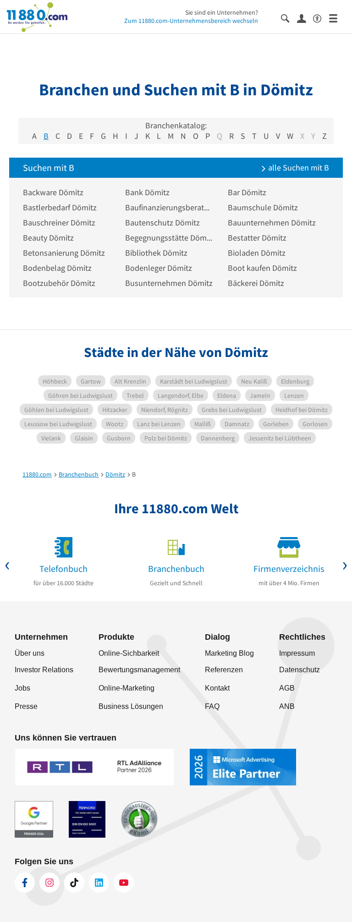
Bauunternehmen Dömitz (272, 222)
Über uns (29, 653)
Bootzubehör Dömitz (59, 283)
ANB (287, 706)
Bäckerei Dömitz (256, 283)
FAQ (212, 706)
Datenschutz (299, 670)
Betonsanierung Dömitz (64, 252)
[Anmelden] (305, 18)
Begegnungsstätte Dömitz (169, 237)
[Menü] (337, 18)
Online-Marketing (126, 688)
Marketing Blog (229, 653)
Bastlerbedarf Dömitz (60, 207)
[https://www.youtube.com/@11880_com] (124, 883)
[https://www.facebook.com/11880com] (25, 883)
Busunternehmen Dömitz (169, 283)
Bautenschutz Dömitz (162, 222)
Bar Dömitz (247, 192)
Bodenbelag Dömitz (57, 268)
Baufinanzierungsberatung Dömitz (169, 207)
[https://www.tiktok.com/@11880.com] (74, 883)
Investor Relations (44, 670)
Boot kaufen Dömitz (262, 268)
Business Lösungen (131, 706)
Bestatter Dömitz (257, 237)
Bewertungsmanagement (139, 670)
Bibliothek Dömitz (156, 252)
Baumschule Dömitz (263, 207)
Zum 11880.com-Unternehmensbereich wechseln (191, 20)
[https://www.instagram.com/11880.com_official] (49, 883)
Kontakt (217, 688)
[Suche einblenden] (289, 18)
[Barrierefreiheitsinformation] (321, 18)
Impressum (297, 653)
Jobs (22, 688)
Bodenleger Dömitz (158, 268)
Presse (26, 706)
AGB (287, 688)
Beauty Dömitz (48, 237)
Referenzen (224, 670)
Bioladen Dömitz (257, 252)
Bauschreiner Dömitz (59, 222)
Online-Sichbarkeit (129, 653)
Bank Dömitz (147, 192)
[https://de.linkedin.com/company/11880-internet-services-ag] (99, 883)
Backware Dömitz (53, 192)
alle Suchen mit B (297, 167)
